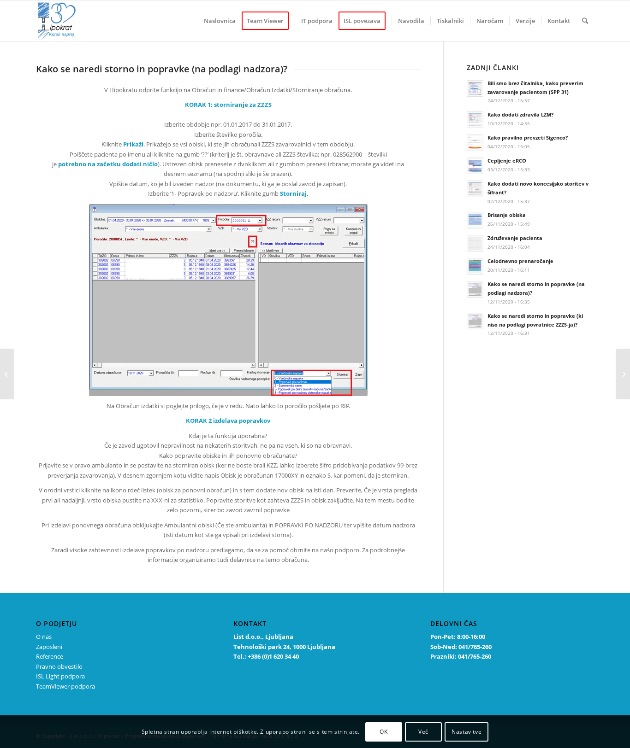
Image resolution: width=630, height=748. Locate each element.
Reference (49, 656)
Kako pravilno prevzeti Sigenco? (527, 137)
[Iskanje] (585, 20)
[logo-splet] (56, 20)
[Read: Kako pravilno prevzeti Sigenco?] (475, 142)
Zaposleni (49, 647)
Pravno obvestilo (59, 666)
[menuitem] (220, 20)
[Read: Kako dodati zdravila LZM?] (475, 119)
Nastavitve (466, 732)
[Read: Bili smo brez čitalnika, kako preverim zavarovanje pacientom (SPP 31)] (475, 88)
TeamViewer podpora (65, 686)
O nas (44, 636)
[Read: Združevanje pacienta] (475, 243)
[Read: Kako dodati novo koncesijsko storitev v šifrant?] (475, 189)
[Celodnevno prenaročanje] (623, 374)
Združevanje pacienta (514, 237)
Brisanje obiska (506, 214)
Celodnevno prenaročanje (520, 260)
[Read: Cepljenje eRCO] (475, 166)
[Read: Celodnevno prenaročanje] (475, 266)
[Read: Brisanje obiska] (475, 220)
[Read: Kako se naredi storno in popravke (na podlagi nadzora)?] (475, 289)
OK (383, 732)
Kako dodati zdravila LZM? (520, 114)
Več (423, 732)
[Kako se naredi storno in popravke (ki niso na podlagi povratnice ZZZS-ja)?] (7, 374)
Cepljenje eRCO (506, 160)
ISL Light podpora (60, 676)
